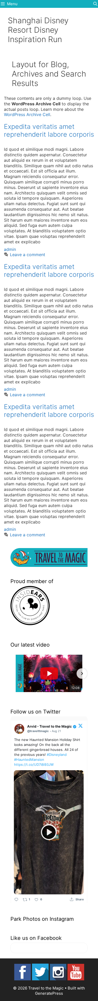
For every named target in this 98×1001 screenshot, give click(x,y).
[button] (16, 673)
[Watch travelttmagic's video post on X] (49, 832)
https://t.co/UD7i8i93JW (34, 764)
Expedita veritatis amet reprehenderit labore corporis (49, 130)
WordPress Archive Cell (27, 114)
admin (10, 249)
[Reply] (16, 899)
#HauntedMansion (29, 759)
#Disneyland (57, 754)
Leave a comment (27, 254)
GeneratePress (49, 993)
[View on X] (80, 725)
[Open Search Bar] (95, 4)
